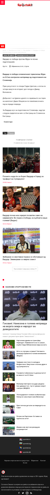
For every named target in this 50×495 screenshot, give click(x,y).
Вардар (11, 133)
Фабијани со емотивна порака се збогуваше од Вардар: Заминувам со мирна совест (24, 258)
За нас (25, 463)
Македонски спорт (15, 50)
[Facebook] (19, 493)
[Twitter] (23, 493)
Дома (4, 50)
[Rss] (31, 493)
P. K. (6, 66)
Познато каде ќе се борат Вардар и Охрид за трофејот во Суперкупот (23, 177)
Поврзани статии (24, 140)
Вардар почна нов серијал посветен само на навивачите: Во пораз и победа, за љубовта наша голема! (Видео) (25, 218)
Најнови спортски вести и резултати (16, 460)
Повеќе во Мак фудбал (24, 143)
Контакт (43, 460)
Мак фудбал (27, 50)
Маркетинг (34, 460)
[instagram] (27, 493)
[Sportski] (25, 2)
